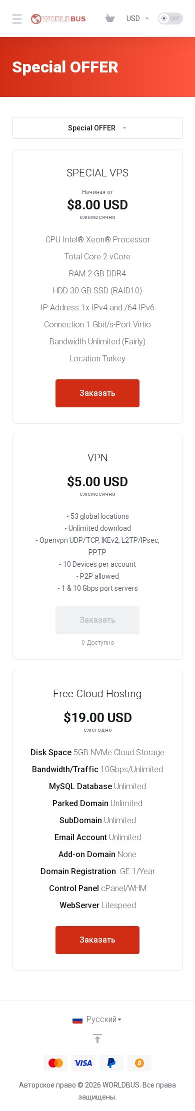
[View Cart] (112, 18)
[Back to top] (97, 1038)
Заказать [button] (98, 393)
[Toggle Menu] (15, 18)
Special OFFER (92, 128)
